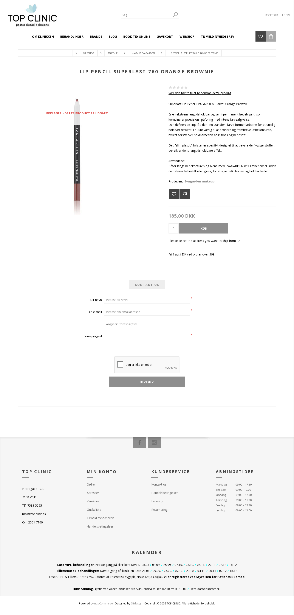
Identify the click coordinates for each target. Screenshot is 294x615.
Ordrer (91, 484)
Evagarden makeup (199, 181)
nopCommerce (103, 603)
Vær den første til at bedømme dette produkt (200, 93)
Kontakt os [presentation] (147, 285)
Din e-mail (95, 312)
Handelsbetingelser (100, 526)
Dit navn (96, 300)
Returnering (159, 510)
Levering (157, 501)
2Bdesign (136, 603)
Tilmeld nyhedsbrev (100, 518)
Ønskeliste (94, 510)
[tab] (147, 284)
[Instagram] (154, 442)
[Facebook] (139, 442)
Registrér (271, 15)
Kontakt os (159, 484)
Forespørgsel (93, 336)
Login (286, 15)
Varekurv (93, 501)
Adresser (93, 493)
